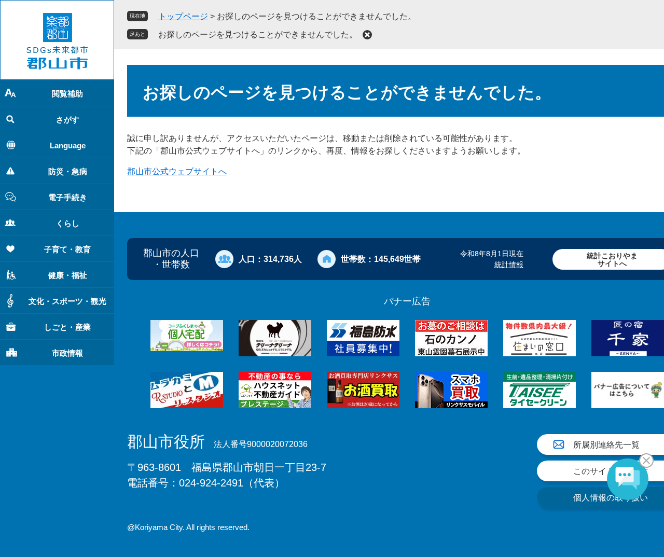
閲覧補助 (67, 93)
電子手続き (67, 197)
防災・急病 (67, 171)
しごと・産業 (67, 327)
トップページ (183, 16)
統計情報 (508, 264)
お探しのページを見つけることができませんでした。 (257, 34)
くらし (67, 223)
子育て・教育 (67, 249)
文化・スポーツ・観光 (67, 301)
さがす (67, 119)
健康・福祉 (67, 275)
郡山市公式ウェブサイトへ (177, 171)
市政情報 (67, 353)
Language (68, 145)
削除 (367, 34)
